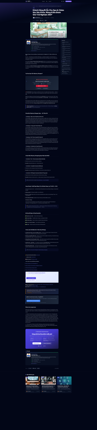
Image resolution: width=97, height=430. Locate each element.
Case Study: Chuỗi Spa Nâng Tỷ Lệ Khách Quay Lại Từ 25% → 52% (66, 66)
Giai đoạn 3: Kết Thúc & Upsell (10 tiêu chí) (66, 53)
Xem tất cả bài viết (33, 50)
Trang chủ (43, 1)
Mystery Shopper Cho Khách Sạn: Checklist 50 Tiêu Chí (33, 265)
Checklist (50, 1)
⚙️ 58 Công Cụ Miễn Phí (31, 280)
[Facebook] (62, 1)
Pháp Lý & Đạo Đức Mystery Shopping (31, 269)
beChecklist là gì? (43, 286)
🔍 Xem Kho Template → (31, 278)
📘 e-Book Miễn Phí (45, 88)
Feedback (33, 285)
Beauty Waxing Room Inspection (48, 284)
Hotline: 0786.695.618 (47, 343)
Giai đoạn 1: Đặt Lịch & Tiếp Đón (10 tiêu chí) (66, 48)
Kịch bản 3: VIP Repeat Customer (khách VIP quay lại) (66, 63)
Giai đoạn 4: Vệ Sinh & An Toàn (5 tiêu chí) (66, 55)
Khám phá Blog (68, 1)
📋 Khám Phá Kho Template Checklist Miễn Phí (65, 71)
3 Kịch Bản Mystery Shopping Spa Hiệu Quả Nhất (66, 57)
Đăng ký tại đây (34, 259)
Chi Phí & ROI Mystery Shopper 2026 (31, 267)
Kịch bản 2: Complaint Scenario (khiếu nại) (66, 61)
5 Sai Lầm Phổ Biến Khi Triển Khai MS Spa (66, 69)
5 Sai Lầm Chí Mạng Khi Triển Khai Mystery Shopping (39, 249)
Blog (46, 1)
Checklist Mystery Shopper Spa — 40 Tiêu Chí (66, 46)
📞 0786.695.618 (39, 88)
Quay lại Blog (57, 368)
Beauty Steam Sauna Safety (38, 284)
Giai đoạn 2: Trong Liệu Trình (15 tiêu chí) (66, 51)
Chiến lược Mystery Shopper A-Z (35, 286)
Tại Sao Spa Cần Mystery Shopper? (65, 42)
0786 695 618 (33, 257)
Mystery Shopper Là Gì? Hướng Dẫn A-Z (31, 263)
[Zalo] (63, 1)
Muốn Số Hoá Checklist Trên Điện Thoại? (66, 44)
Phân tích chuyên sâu (65, 73)
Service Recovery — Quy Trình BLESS (43, 180)
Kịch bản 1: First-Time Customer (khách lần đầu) (66, 59)
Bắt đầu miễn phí (36, 343)
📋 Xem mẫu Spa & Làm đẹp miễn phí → (33, 300)
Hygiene (36, 285)
